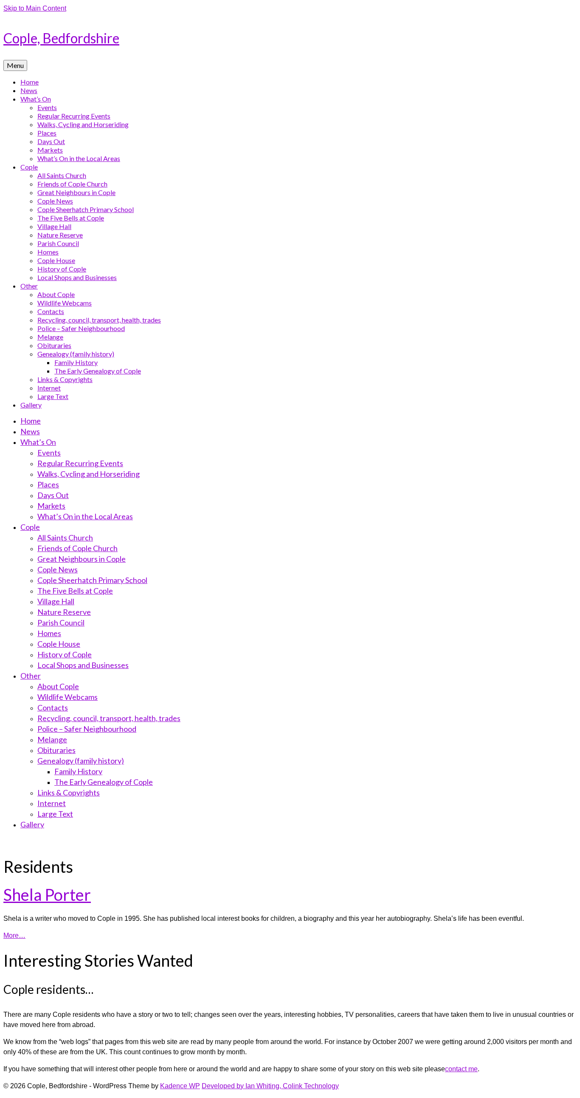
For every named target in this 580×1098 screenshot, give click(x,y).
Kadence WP (180, 1086)
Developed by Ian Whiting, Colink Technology (270, 1086)
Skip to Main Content (34, 8)
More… (14, 935)
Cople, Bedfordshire (61, 38)
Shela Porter (47, 894)
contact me (461, 1069)
